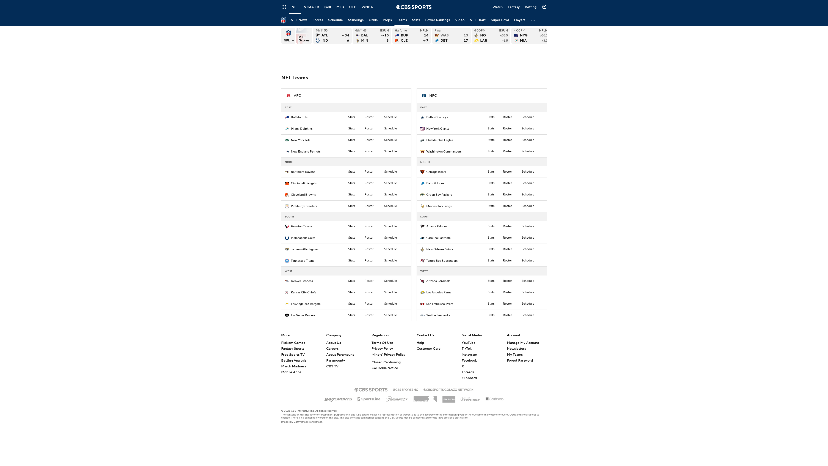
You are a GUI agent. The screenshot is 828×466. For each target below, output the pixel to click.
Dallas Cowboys (437, 117)
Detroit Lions (435, 183)
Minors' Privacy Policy (388, 355)
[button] (533, 20)
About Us (333, 343)
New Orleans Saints (439, 249)
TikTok (467, 348)
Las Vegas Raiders (303, 315)
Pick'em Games (293, 343)
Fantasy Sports (292, 348)
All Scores (304, 36)
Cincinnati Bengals (304, 183)
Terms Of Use (382, 343)
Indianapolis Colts (303, 238)
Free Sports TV (293, 355)
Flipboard (469, 378)
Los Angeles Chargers (305, 304)
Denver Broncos (302, 281)
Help (420, 343)
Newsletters (516, 348)
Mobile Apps (291, 372)
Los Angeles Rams (438, 292)
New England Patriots (305, 152)
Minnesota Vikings (439, 206)
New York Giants (437, 129)
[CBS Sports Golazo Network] (448, 389)
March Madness (293, 366)
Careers (332, 348)
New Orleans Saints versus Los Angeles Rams (491, 36)
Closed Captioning (386, 362)
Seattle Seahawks (438, 315)
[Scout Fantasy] (470, 399)
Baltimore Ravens (303, 172)
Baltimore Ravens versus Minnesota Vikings (372, 36)
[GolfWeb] (495, 399)
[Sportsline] (369, 398)
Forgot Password (520, 360)
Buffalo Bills (299, 117)
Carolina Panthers (438, 238)
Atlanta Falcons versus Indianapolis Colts (332, 36)
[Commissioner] (425, 397)
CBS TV (332, 366)
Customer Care (429, 348)
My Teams (515, 355)
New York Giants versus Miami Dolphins (530, 36)
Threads (468, 372)
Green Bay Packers (439, 195)
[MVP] (448, 397)
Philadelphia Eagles (439, 140)
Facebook (469, 360)
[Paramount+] (397, 398)
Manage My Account (523, 343)
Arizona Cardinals (438, 281)
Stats (351, 117)
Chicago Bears (436, 172)
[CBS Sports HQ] (405, 389)
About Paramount (340, 355)
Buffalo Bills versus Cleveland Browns (411, 36)
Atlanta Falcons (436, 226)
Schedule (390, 117)
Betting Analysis (293, 360)
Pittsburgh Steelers (304, 206)
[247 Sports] (338, 398)
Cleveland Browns (303, 195)
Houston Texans (301, 226)
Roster (368, 117)
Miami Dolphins (301, 129)
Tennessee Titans (302, 261)
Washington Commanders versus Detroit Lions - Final (451, 36)
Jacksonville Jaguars (304, 249)
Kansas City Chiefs (303, 292)
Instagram (469, 355)
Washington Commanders (443, 152)
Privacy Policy (382, 348)
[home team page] (287, 117)
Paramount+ (335, 360)
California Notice (385, 368)
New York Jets (300, 140)
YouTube (468, 343)
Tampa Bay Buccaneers (442, 261)
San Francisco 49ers (439, 304)
